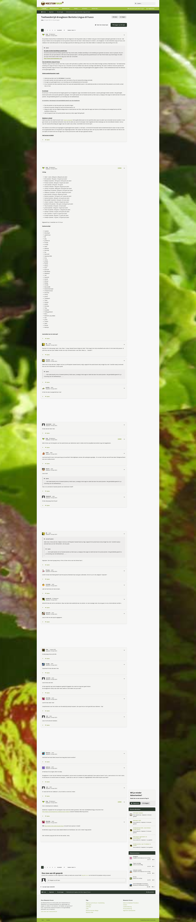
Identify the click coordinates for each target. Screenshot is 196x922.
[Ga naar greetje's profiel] (43, 388)
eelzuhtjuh (48, 424)
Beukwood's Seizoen (144, 885)
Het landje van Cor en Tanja (144, 858)
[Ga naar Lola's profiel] (43, 716)
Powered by (147, 920)
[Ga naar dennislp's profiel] (43, 698)
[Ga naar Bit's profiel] (43, 344)
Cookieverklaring (127, 906)
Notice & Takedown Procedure (131, 903)
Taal (43, 920)
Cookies (48, 920)
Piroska (48, 570)
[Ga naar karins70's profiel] (43, 613)
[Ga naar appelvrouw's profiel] (131, 815)
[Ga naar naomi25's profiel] (43, 678)
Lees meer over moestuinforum (49, 911)
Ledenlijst (88, 906)
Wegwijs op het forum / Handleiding (95, 903)
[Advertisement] (86, 153)
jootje (134, 878)
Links (87, 908)
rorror (134, 864)
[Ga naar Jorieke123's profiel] (43, 599)
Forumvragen (56, 20)
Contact (125, 904)
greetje (47, 387)
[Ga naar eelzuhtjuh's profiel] (43, 424)
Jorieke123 (48, 598)
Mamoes (48, 752)
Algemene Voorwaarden (129, 910)
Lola (47, 716)
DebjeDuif (48, 496)
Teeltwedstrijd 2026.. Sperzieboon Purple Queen (142, 828)
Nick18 (47, 469)
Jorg (42, 20)
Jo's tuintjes (139, 878)
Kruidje (48, 663)
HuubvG (48, 360)
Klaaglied (135, 856)
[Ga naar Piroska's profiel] (43, 570)
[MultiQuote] (42, 140)
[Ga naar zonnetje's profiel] (43, 585)
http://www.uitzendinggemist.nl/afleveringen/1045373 (56, 811)
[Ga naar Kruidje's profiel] (43, 664)
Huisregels (88, 904)
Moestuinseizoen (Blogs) (92, 910)
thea (47, 649)
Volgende (59, 30)
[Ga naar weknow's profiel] (43, 767)
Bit (46, 343)
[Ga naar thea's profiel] (43, 650)
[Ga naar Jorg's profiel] (43, 35)
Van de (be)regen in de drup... (141, 883)
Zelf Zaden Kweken (138, 813)
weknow (48, 767)
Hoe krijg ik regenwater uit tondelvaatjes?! (140, 837)
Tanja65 (135, 858)
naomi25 (48, 678)
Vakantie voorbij (137, 870)
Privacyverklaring (127, 908)
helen (47, 452)
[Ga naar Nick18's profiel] (43, 469)
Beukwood (135, 885)
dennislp (48, 698)
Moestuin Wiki (89, 912)
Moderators (52, 34)
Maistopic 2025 (137, 820)
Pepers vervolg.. (137, 863)
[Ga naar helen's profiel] (43, 453)
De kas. (135, 877)
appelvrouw (138, 815)
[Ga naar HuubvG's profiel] (43, 360)
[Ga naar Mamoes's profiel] (43, 753)
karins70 (48, 613)
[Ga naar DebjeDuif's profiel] (43, 497)
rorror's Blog (140, 864)
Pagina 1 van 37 (71, 30)
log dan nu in (85, 875)
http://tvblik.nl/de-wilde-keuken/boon (54, 826)
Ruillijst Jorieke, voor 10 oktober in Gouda (142, 844)
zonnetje (48, 584)
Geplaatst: (146, 840)
